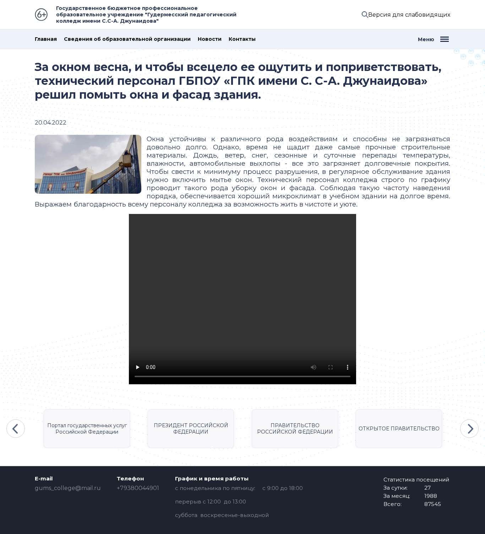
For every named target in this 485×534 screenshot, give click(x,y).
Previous (15, 428)
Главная (46, 39)
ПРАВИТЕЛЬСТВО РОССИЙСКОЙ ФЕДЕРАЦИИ (295, 428)
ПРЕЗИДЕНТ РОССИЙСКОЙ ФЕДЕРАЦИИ (191, 428)
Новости (210, 39)
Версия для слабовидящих (409, 14)
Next (469, 428)
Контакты (242, 39)
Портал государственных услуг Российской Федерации (87, 428)
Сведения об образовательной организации (127, 39)
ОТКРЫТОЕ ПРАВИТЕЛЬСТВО (399, 428)
